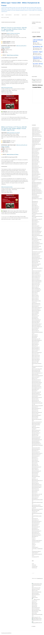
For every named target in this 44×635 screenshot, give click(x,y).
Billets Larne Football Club (36, 352)
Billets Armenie (34, 163)
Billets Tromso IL (35, 496)
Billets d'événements (35, 246)
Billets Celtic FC (34, 209)
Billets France (16, 14)
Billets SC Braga (34, 460)
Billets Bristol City (35, 127)
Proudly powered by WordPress (6, 632)
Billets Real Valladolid (35, 442)
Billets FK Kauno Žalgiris (36, 310)
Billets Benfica (34, 186)
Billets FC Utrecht (35, 299)
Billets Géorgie (34, 317)
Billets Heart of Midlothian (36, 326)
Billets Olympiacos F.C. (35, 401)
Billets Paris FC (34, 411)
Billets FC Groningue (35, 278)
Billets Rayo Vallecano (35, 432)
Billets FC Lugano (35, 287)
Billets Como (34, 224)
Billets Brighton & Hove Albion (37, 198)
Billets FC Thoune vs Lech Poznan (13, 33)
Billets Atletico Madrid (35, 174)
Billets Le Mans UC (35, 356)
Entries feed (34, 564)
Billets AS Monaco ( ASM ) (36, 167)
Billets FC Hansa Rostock (36, 280)
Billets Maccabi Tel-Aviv (36, 379)
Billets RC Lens (34, 435)
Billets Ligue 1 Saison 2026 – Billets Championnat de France (20, 4)
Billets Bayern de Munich (36, 183)
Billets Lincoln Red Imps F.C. (36, 372)
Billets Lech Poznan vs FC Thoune (13, 132)
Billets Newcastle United (36, 394)
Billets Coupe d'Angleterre (36, 227)
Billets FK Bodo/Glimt (35, 308)
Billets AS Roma (34, 170)
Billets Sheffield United (36, 140)
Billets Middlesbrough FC (36, 387)
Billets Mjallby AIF (35, 389)
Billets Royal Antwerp (35, 449)
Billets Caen (34, 204)
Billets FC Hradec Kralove (36, 281)
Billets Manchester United (36, 382)
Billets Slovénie (34, 473)
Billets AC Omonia (35, 152)
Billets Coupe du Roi (35, 234)
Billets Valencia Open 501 (36, 521)
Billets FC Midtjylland (35, 288)
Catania (33, 539)
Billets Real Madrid (35, 441)
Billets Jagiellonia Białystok (36, 340)
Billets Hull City (34, 329)
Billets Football (34, 313)
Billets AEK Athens (35, 153)
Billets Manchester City (36, 381)
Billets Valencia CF (35, 520)
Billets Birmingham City (36, 189)
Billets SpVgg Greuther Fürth (37, 480)
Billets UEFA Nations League (36, 515)
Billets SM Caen (34, 475)
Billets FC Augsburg (35, 272)
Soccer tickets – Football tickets (37, 548)
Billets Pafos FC (34, 406)
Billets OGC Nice (34, 400)
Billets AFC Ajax (34, 155)
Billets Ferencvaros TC (35, 304)
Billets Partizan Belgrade (36, 415)
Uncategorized (34, 556)
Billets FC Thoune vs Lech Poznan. (12, 55)
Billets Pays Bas (34, 416)
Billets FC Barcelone (35, 273)
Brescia (33, 537)
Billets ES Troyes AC (35, 261)
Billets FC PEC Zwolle (35, 291)
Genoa (33, 543)
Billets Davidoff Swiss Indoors (37, 249)
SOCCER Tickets (34, 547)
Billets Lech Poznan (8, 118)
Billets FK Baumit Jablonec (36, 307)
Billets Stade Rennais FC (36, 485)
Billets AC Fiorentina (35, 149)
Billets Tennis (34, 491)
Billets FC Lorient (35, 285)
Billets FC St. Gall (34, 295)
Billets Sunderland (35, 490)
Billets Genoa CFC (35, 315)
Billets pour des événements (23, 118)
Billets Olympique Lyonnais (36, 405)
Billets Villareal (34, 528)
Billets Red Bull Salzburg (36, 443)
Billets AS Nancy (34, 168)
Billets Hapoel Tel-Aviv (35, 325)
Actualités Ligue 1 (35, 144)
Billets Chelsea (34, 220)
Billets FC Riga (34, 292)
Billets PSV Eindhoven (35, 430)
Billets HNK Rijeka (35, 328)
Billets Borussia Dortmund (36, 193)
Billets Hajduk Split (35, 322)
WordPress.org (34, 567)
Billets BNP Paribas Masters (36, 191)
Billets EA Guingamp (35, 257)
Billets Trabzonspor (35, 495)
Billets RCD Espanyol (35, 438)
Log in (33, 563)
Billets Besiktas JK (35, 187)
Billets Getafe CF (34, 318)
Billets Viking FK (34, 525)
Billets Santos (34, 457)
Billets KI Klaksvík (35, 344)
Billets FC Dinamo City (35, 276)
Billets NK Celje (34, 396)
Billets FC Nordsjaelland (36, 289)
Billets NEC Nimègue (35, 393)
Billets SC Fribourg (35, 461)
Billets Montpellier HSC (36, 594)
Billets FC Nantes (35, 597)
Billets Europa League (13, 117)
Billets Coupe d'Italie (35, 229)
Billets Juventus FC (35, 341)
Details (34, 626)
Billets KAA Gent (34, 342)
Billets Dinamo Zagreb (35, 255)
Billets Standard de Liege (36, 487)
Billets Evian (34, 266)
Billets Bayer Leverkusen (36, 182)
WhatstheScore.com (40, 578)
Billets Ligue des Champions (35, 14)
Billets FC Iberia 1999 (35, 283)
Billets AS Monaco (35, 165)
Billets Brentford (34, 197)
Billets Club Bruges (35, 221)
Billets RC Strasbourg (35, 436)
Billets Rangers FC (35, 431)
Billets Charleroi (35, 129)
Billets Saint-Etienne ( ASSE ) (36, 453)
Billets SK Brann (34, 468)
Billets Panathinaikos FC (36, 408)
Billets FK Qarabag (35, 311)
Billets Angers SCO (35, 161)
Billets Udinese (34, 498)
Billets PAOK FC (34, 409)
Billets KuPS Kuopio (35, 347)
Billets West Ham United (36, 534)
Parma (33, 545)
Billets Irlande (34, 334)
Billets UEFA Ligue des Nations (37, 513)
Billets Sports (34, 479)
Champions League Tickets (36, 540)
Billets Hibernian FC (35, 130)
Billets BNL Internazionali (36, 190)
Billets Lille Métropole (35, 371)
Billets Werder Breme (35, 533)
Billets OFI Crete (34, 398)
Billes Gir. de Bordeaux (35, 608)
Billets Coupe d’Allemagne (36, 231)
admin (19, 119)
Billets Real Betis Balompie (36, 439)
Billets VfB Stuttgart (35, 522)
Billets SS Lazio (34, 481)
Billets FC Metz (34, 613)
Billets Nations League (35, 392)
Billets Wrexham (35, 142)
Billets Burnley (34, 202)
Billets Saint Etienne (35, 451)
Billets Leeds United (35, 359)
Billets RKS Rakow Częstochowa (37, 445)
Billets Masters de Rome (36, 383)
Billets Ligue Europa (5, 17)
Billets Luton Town (35, 377)
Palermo (33, 544)
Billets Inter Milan (35, 330)
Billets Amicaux (9, 14)
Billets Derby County (35, 253)
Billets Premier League (35, 423)
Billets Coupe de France (36, 232)
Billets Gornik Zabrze (35, 321)
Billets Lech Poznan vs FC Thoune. (12, 154)
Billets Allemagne (35, 159)
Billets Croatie (34, 238)
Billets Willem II (34, 536)
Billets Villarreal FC (35, 529)
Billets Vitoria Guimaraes (36, 530)
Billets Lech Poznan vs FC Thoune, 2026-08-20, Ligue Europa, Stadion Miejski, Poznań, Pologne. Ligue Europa (14, 128)
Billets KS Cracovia (35, 133)
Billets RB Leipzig (35, 434)
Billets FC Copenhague (35, 274)
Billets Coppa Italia (35, 225)
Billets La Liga (34, 351)
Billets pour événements (36, 421)
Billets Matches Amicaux (36, 386)
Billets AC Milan (34, 150)
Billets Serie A (34, 464)
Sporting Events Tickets (36, 551)
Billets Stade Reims (35, 611)
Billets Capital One (35, 206)
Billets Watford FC (35, 532)
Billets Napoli (34, 390)
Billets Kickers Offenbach (36, 131)
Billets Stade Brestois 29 (36, 484)
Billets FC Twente (35, 298)
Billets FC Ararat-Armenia (36, 270)
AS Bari (33, 145)
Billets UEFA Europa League (6, 119)
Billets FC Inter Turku (35, 284)
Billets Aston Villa (35, 171)
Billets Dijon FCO (34, 254)
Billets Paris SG (34, 413)
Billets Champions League (36, 219)
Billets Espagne (34, 262)
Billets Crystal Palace (35, 242)
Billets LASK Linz (34, 353)
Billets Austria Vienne (35, 176)
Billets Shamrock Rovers (36, 466)
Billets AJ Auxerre (35, 157)
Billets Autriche (34, 178)
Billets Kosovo (34, 345)
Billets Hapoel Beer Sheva (36, 323)
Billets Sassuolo (34, 458)
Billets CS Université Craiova (36, 243)
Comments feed (34, 566)
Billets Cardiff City (35, 208)
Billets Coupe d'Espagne (36, 228)
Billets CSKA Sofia (35, 244)
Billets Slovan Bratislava (36, 470)
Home (2, 14)
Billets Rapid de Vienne (36, 138)
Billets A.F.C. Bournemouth (36, 148)
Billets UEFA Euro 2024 (35, 505)
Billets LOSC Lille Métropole (36, 375)
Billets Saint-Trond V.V (35, 454)
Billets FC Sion (34, 293)
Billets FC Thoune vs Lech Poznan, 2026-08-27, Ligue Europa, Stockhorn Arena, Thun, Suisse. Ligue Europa (14, 29)
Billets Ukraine (34, 518)
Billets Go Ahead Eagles (36, 319)
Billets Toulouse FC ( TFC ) (36, 494)
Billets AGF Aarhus (35, 156)
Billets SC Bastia (34, 604)
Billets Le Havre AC (35, 355)
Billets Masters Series (35, 385)
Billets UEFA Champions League (37, 499)
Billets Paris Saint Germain (36, 412)
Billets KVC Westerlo (35, 349)
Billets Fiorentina (35, 306)
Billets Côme (34, 223)
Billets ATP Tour (34, 175)
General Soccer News (35, 541)
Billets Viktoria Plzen (35, 526)
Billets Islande (34, 336)
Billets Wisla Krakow (35, 141)
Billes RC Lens (34, 602)
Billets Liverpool (34, 374)
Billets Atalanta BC (35, 172)
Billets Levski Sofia (35, 360)
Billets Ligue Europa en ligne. (7, 87)
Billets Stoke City (35, 488)
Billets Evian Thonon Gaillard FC (37, 268)
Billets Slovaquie (34, 472)
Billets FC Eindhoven (35, 277)
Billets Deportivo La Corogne (37, 251)
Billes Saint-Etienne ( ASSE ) (36, 610)
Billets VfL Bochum (35, 524)
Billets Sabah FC (34, 450)
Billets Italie (34, 337)
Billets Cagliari (34, 205)
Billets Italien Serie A (35, 338)
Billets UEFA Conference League (37, 502)
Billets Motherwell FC (35, 134)
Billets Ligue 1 (24, 14)
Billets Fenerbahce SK (35, 303)
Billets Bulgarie (34, 201)
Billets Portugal (34, 417)
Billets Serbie (34, 462)
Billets (33, 146)
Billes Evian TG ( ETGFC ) (36, 589)
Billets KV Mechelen (35, 348)
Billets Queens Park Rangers (37, 136)
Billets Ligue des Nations (36, 368)
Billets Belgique (34, 185)
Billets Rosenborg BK (35, 447)
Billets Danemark (35, 247)
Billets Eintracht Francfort (36, 258)
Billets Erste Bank (35, 259)
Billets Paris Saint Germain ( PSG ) (36, 586)
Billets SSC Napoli (35, 483)
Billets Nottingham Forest (36, 397)
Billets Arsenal (34, 164)
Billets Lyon (34, 378)
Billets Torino (34, 492)
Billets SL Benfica (35, 469)
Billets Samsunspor (35, 456)
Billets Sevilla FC (34, 465)
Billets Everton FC (35, 265)
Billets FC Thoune (20, 117)
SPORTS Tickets (34, 552)
